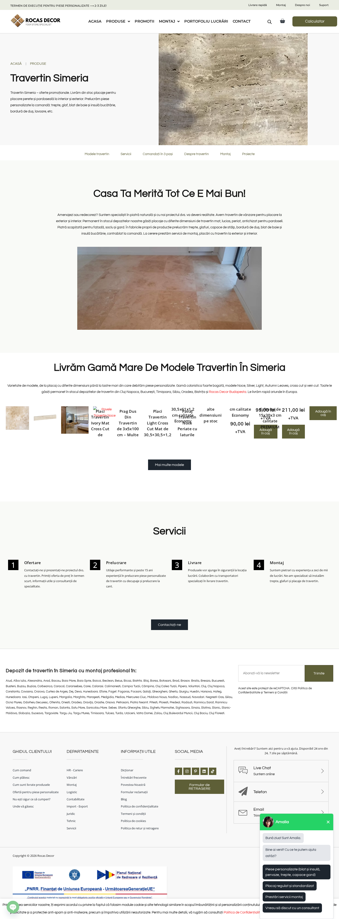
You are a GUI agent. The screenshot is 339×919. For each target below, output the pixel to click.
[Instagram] (187, 771)
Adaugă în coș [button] (293, 431)
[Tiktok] (212, 771)
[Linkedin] (204, 771)
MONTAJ (167, 21)
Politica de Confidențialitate (244, 912)
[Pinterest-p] (195, 771)
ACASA (94, 21)
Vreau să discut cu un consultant (292, 908)
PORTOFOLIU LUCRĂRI (206, 21)
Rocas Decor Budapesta (227, 392)
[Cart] (282, 21)
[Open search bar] (269, 22)
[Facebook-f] (178, 771)
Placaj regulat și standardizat (289, 886)
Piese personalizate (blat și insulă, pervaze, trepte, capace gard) (292, 872)
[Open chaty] (13, 907)
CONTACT (242, 21)
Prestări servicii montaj (284, 897)
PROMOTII (144, 21)
